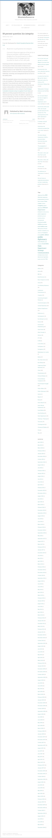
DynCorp (47, 211)
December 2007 (41, 736)
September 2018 (41, 532)
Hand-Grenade (41, 332)
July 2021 (40, 479)
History (39, 335)
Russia (39, 399)
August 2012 (40, 603)
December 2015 (41, 569)
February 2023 (41, 450)
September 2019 (41, 513)
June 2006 (40, 787)
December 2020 (41, 490)
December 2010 (41, 634)
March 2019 (40, 524)
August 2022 (40, 465)
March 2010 (40, 660)
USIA (44, 259)
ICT (38, 338)
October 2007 (41, 742)
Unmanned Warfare (42, 427)
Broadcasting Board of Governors (43, 199)
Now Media (40, 362)
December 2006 (41, 770)
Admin (39, 268)
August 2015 (40, 581)
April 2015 (40, 592)
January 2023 (41, 453)
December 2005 (41, 804)
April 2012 (40, 612)
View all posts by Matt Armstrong (17, 113)
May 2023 (40, 445)
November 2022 (41, 456)
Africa (43, 195)
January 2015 (41, 600)
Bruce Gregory (41, 201)
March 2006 (40, 796)
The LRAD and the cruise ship (8, 120)
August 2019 (40, 516)
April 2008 (40, 725)
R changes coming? (42, 121)
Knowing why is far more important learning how (43, 71)
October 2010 (41, 640)
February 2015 (41, 598)
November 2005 (41, 807)
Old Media (45, 226)
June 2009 (40, 685)
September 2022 (41, 462)
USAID (42, 259)
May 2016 (40, 558)
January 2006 (41, 802)
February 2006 (41, 799)
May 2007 (40, 756)
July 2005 (40, 818)
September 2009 (41, 677)
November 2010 (41, 637)
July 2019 (40, 518)
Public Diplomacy (24, 106)
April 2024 (40, 442)
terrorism (43, 254)
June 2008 (40, 719)
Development (41, 316)
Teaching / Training (42, 418)
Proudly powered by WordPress (10, 833)
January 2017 (41, 549)
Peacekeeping (41, 373)
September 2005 (41, 813)
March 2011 (40, 626)
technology (40, 254)
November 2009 (41, 671)
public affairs (45, 235)
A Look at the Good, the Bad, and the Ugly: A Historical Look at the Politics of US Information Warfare (43, 80)
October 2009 (41, 674)
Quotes (39, 394)
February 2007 (41, 765)
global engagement (42, 214)
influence (43, 218)
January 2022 (41, 473)
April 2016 (40, 561)
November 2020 (41, 493)
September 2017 (41, 538)
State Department (42, 416)
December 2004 (41, 827)
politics (42, 228)
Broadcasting (45, 197)
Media (39, 357)
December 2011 (41, 623)
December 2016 (41, 552)
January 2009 (41, 700)
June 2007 (40, 753)
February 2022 (41, 470)
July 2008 (40, 717)
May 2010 (40, 654)
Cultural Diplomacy (42, 305)
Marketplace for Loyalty (43, 352)
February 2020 (41, 507)
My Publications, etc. (17, 25)
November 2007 (41, 739)
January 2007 (41, 768)
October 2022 (41, 459)
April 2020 (40, 501)
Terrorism (32, 106)
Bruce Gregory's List (42, 279)
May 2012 (40, 609)
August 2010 (40, 646)
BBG (46, 195)
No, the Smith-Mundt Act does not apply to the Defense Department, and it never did (43, 99)
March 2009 (40, 694)
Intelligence (40, 346)
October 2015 (41, 575)
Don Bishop (44, 211)
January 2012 (41, 620)
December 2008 (41, 702)
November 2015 (41, 572)
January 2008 (41, 734)
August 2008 (40, 714)
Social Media (45, 243)
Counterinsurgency (42, 302)
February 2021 (41, 487)
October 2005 (41, 810)
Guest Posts (40, 329)
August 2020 (40, 496)
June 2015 (40, 586)
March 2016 (40, 564)
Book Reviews (41, 277)
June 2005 (40, 821)
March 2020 (40, 504)
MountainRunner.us (26, 17)
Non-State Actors (42, 359)
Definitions (40, 313)
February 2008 (41, 731)
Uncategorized (41, 424)
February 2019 (41, 527)
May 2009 (40, 688)
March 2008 (40, 728)
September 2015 (41, 578)
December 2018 (41, 530)
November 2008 (41, 705)
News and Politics (44, 224)
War (39, 433)
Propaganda (45, 232)
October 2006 (41, 776)
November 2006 (41, 773)
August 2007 (40, 748)
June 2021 (40, 482)
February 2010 (41, 663)
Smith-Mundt (41, 241)
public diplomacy (42, 238)
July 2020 (40, 498)
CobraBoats (40, 203)
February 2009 (41, 697)
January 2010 (41, 666)
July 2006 (40, 785)
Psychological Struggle (43, 383)
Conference (43, 203)
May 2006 (40, 790)
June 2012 (40, 606)
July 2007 (40, 751)
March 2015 (40, 595)
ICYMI (39, 340)
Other (39, 370)
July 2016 (40, 555)
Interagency (40, 349)
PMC (39, 228)
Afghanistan (40, 195)
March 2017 (40, 544)
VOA (46, 259)
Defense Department (42, 308)
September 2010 (41, 643)
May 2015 (40, 589)
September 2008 (41, 711)
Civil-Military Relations (13, 106)
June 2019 (40, 521)
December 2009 (41, 668)
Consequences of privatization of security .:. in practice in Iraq (27, 120)
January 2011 (41, 632)
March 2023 (40, 448)
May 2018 (40, 535)
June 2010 (40, 651)
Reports (39, 397)
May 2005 (40, 824)
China (45, 201)
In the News (40, 343)
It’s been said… (41, 166)
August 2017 (40, 541)
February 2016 (41, 566)
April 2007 (40, 759)
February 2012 (41, 617)
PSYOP (39, 234)
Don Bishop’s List (42, 319)
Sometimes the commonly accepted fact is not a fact (43, 128)
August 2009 (40, 680)
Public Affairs (41, 388)
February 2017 (41, 547)
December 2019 (41, 510)
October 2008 (41, 708)
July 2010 (40, 649)
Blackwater (40, 197)
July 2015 (40, 583)
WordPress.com (18, 834)
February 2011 (41, 629)
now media (41, 226)
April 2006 (40, 793)
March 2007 (40, 762)
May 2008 (40, 722)
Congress (40, 205)
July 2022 (40, 467)
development (40, 211)
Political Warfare (41, 376)
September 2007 (41, 745)
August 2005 (40, 816)
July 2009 (40, 683)
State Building (41, 413)
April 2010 (40, 657)
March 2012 (40, 615)
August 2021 (40, 476)
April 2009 (40, 691)
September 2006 (41, 779)
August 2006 (40, 782)
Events (39, 321)
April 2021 (40, 484)
